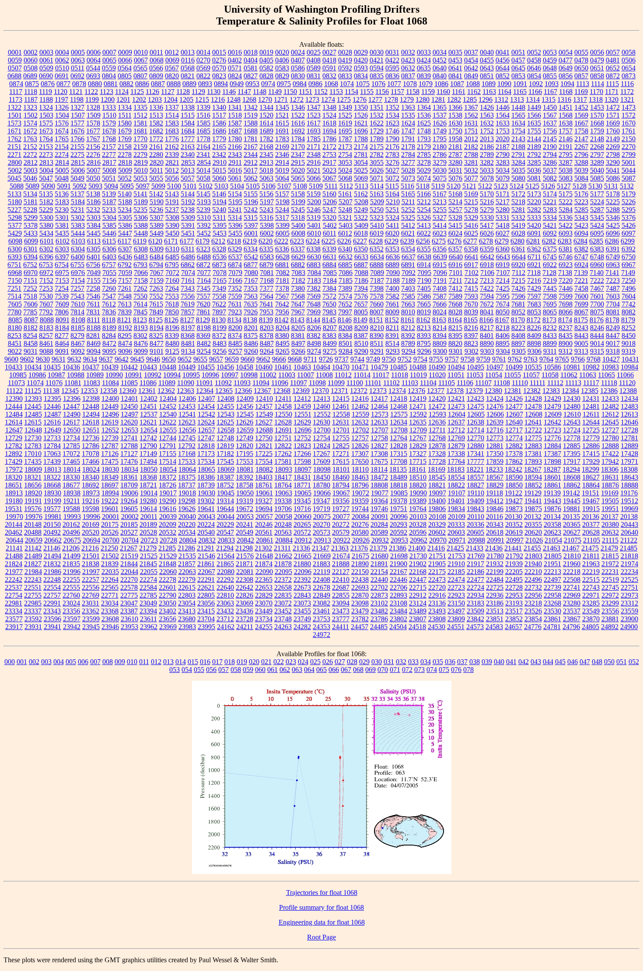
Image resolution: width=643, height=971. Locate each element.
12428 (533, 398)
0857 (581, 76)
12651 (91, 430)
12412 (302, 398)
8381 (298, 335)
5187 (109, 201)
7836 (109, 312)
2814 (62, 162)
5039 (581, 170)
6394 (31, 257)
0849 (471, 76)
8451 (15, 343)
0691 (62, 76)
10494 (456, 367)
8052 (518, 312)
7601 (597, 296)
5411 (392, 225)
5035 (518, 170)
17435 (33, 461)
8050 (503, 312)
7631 (235, 304)
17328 (437, 453)
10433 (13, 367)
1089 (489, 83)
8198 (204, 327)
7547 (109, 296)
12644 (591, 422)
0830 (298, 76)
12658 (225, 430)
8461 (46, 343)
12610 (572, 414)
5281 (518, 209)
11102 (391, 382)
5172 (518, 194)
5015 (219, 170)
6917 (471, 264)
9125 (172, 351)
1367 (471, 107)
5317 (282, 217)
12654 (148, 430)
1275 (344, 99)
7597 (534, 296)
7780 (14, 312)
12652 (110, 430)
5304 (109, 217)
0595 (392, 68)
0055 (581, 52)
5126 (548, 186)
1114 (597, 83)
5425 (613, 225)
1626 (440, 123)
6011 (329, 233)
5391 (188, 225)
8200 (235, 327)
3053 (345, 162)
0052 (534, 52)
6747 (581, 257)
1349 (345, 107)
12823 (302, 445)
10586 (552, 367)
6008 (298, 233)
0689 (30, 76)
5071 (377, 178)
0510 (62, 68)
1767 (93, 139)
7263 (156, 288)
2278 (125, 154)
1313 (517, 99)
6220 (266, 241)
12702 (360, 430)
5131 (611, 186)
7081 (267, 272)
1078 (410, 83)
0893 (205, 83)
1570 (597, 115)
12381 (512, 390)
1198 (77, 99)
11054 (493, 375)
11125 (32, 390)
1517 (219, 115)
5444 (78, 233)
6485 (172, 257)
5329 (471, 217)
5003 (31, 170)
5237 (172, 209)
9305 (519, 351)
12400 (110, 398)
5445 (94, 233)
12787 (110, 445)
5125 (532, 186)
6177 (187, 241)
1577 (77, 123)
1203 (155, 99)
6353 (392, 249)
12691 (283, 430)
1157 (397, 91)
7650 (329, 304)
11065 (606, 375)
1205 (186, 99)
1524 (329, 115)
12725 (591, 430)
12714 (475, 430)
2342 (219, 154)
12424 (494, 398)
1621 (361, 123)
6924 (581, 264)
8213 (424, 327)
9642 (122, 359)
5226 (629, 201)
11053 (474, 375)
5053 (140, 178)
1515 (188, 115)
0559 (109, 68)
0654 (629, 68)
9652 (185, 359)
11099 (336, 382)
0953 (252, 83)
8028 (455, 312)
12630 (321, 422)
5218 (518, 201)
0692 (77, 76)
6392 (629, 249)
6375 (550, 249)
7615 (156, 304)
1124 (122, 91)
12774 (514, 438)
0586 (298, 68)
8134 (234, 320)
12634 (398, 422)
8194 (157, 327)
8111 (93, 320)
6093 (566, 233)
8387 (361, 335)
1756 (550, 131)
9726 (326, 359)
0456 (503, 60)
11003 (286, 375)
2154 (62, 146)
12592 (418, 414)
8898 (534, 343)
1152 (321, 91)
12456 (244, 406)
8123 (140, 320)
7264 (172, 288)
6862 (188, 264)
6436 (125, 257)
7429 (534, 288)
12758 (379, 438)
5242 (251, 209)
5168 (455, 194)
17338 (456, 453)
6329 (235, 249)
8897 (518, 343)
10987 (56, 375)
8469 (94, 343)
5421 (550, 225)
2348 (314, 154)
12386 (609, 390)
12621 (148, 422)
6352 (377, 249)
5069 (361, 178)
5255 (440, 209)
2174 (361, 146)
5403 (346, 225)
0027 (329, 52)
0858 (597, 76)
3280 (455, 162)
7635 (251, 304)
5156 (266, 194)
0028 (345, 52)
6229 (391, 241)
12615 (33, 422)
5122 (485, 186)
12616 (52, 422)
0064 (94, 60)
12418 (398, 398)
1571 (613, 115)
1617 (314, 123)
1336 (156, 107)
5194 (220, 201)
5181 (31, 201)
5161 (345, 194)
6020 (392, 233)
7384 (329, 288)
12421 (456, 398)
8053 (534, 312)
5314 (235, 217)
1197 (61, 99)
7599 (566, 296)
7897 (219, 312)
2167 (251, 146)
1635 (534, 123)
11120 (627, 382)
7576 (361, 296)
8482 (204, 343)
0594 (377, 68)
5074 (424, 178)
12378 (455, 390)
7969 (314, 312)
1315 (549, 99)
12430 (571, 398)
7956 (282, 312)
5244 (282, 209)
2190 (550, 146)
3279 (440, 162)
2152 (30, 146)
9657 (216, 359)
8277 (62, 335)
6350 (361, 249)
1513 (156, 115)
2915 (298, 162)
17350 (494, 453)
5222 (566, 201)
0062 (62, 60)
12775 (533, 438)
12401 (129, 398)
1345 (282, 107)
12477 (514, 406)
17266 (302, 453)
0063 (78, 60)
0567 (172, 68)
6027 (503, 233)
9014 (597, 343)
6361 (518, 249)
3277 (408, 162)
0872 (613, 76)
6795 (172, 264)
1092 (536, 83)
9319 (629, 351)
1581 (140, 123)
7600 (581, 296)
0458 (534, 60)
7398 (377, 288)
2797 (597, 154)
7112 (518, 272)
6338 (314, 249)
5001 (629, 162)
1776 (172, 139)
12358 (108, 390)
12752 (302, 438)
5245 (298, 209)
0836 (392, 76)
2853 (188, 162)
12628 (283, 422)
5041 (613, 170)
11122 (14, 390)
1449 (534, 107)
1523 (314, 115)
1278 (391, 99)
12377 (435, 390)
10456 (225, 367)
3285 (534, 162)
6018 (361, 233)
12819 (225, 445)
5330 (487, 217)
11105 (446, 382)
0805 (125, 76)
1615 (282, 123)
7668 (455, 304)
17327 (417, 453)
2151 (14, 146)
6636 (393, 257)
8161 (408, 320)
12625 (225, 422)
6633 (361, 257)
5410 (377, 225)
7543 (77, 296)
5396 (235, 225)
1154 (351, 91)
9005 (581, 343)
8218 (503, 327)
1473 (629, 107)
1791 (408, 139)
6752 (30, 264)
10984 (629, 367)
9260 (251, 351)
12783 (33, 445)
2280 (156, 154)
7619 (188, 304)
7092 (409, 272)
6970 (31, 272)
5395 (220, 225)
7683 (534, 304)
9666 (279, 359)
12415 (340, 398)
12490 (71, 414)
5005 (62, 170)
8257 (46, 335)
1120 (60, 91)
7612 (109, 304)
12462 (360, 406)
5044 (629, 170)
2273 (46, 154)
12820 (244, 445)
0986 (315, 83)
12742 (148, 438)
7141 (612, 272)
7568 (298, 296)
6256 (423, 241)
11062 (568, 375)
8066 (566, 312)
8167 (502, 320)
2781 (361, 154)
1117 (15, 91)
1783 (282, 139)
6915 (440, 264)
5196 (251, 201)
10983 (610, 367)
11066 (625, 375)
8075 (597, 312)
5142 (156, 194)
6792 (125, 264)
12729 (13, 438)
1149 (275, 91)
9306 (535, 351)
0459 (550, 60)
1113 (582, 83)
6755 (77, 264)
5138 (93, 194)
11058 (550, 375)
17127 (129, 453)
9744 (357, 359)
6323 (203, 249)
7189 (409, 280)
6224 (313, 241)
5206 (330, 201)
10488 (417, 367)
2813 (46, 162)
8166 (486, 320)
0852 (503, 76)
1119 (45, 91)
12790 (148, 445)
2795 (566, 154)
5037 (550, 170)
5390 (172, 225)
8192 (125, 327)
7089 (377, 272)
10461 (283, 367)
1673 (46, 131)
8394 (440, 335)
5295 (629, 209)
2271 (14, 154)
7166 (235, 280)
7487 (613, 288)
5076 (455, 178)
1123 (106, 91)
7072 (172, 272)
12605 (476, 414)
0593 (361, 68)
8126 (171, 320)
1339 (203, 107)
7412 (455, 288)
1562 (471, 115)
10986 (37, 375)
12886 (591, 445)
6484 (157, 257)
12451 (148, 406)
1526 (361, 115)
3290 (613, 162)
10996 (210, 375)
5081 (534, 178)
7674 (503, 304)
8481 (188, 343)
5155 (251, 194)
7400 (392, 288)
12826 (360, 445)
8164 (455, 320)
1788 (361, 139)
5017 (251, 170)
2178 (408, 146)
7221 (581, 280)
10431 (630, 359)
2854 (204, 162)
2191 (566, 146)
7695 (550, 304)
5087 (629, 178)
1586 (219, 123)
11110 (520, 382)
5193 (204, 201)
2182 (471, 146)
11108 (501, 382)
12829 (417, 445)
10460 (264, 367)
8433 (550, 335)
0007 (109, 52)
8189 (109, 327)
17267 (321, 453)
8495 (283, 343)
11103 (410, 382)
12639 (494, 422)
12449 (110, 406)
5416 (471, 225)
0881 (111, 83)
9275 (330, 351)
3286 (550, 162)
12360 (127, 390)
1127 (168, 91)
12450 (129, 406)
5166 (424, 194)
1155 (367, 91)
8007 (377, 312)
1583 (172, 123)
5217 (503, 201)
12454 (206, 406)
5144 (188, 194)
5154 (235, 194)
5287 (597, 209)
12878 (437, 445)
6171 (171, 241)
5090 (48, 186)
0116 (188, 60)
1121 (76, 91)
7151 (31, 280)
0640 (440, 68)
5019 (282, 170)
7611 (93, 304)
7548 (125, 296)
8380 (282, 335)
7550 (140, 296)
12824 (321, 445)
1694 (329, 131)
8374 (235, 335)
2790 (503, 154)
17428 (629, 453)
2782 (377, 154)
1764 (46, 139)
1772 (156, 139)
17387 (552, 453)
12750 (264, 438)
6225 (328, 241)
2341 (203, 154)
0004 (62, 52)
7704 (613, 304)
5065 (298, 178)
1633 (503, 123)
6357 (455, 249)
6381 (566, 249)
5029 (424, 170)
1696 (361, 131)
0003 (46, 52)
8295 (125, 335)
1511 (125, 115)
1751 (471, 131)
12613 (629, 414)
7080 (251, 272)
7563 (251, 296)
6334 (251, 249)
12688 (264, 430)
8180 (15, 327)
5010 (141, 170)
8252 (629, 327)
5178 (613, 194)
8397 (471, 335)
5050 (93, 178)
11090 (185, 382)
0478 (581, 60)
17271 (340, 453)
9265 (283, 351)
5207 (346, 201)
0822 (203, 76)
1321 (627, 99)
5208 (361, 201)
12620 (129, 422)
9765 (562, 359)
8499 (330, 343)
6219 (250, 241)
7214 (503, 280)
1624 (408, 123)
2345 (266, 154)
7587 (440, 296)
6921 (534, 264)
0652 (613, 68)
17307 (360, 453)
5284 (566, 209)
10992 (152, 375)
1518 (235, 115)
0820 (172, 76)
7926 (251, 312)
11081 (72, 382)
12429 (552, 398)
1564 (503, 115)
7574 (345, 296)
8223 (518, 327)
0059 (15, 60)
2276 (93, 154)
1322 (14, 107)
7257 (77, 288)
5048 (62, 178)
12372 (358, 390)
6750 (629, 257)
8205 (298, 327)
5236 (156, 209)
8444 (597, 335)
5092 (80, 186)
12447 (71, 406)
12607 (514, 414)
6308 (141, 249)
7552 (156, 296)
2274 (62, 154)
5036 (534, 170)
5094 (111, 186)
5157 (282, 194)
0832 (329, 76)
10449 (187, 367)
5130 (595, 186)
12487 (52, 414)
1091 (520, 83)
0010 (141, 52)
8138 (250, 320)
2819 (141, 162)
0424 (424, 60)
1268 (249, 99)
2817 (109, 162)
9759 (483, 359)
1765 (62, 139)
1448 (518, 107)
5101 (190, 186)
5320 (329, 217)
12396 (71, 398)
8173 (549, 320)
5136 (62, 194)
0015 (219, 52)
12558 (341, 414)
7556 (188, 296)
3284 (518, 162)
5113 (361, 186)
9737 (342, 359)
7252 (30, 288)
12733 (52, 438)
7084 (314, 272)
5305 (125, 217)
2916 (314, 162)
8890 (487, 343)
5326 (424, 217)
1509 (94, 115)
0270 (203, 60)
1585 (203, 123)
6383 (597, 249)
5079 (503, 178)
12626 (244, 422)
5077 (471, 178)
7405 (424, 288)
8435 (566, 335)
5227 (14, 209)
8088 (47, 320)
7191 (440, 280)
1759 (597, 131)
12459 (302, 406)
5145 (203, 194)
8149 (360, 320)
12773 (494, 438)
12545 (245, 414)
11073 (16, 382)
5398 (267, 225)
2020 (503, 139)
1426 (487, 107)
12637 (456, 422)
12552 (322, 414)
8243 (581, 327)
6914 (424, 264)
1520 (266, 115)
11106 (465, 382)
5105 (253, 186)
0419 (345, 60)
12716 (494, 430)
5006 (78, 170)
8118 (108, 320)
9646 (153, 359)
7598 (550, 296)
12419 (417, 398)
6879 (266, 264)
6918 (487, 264)
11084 (110, 382)
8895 (503, 343)
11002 (267, 375)
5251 (392, 209)
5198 (283, 201)
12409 (245, 398)
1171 (612, 91)
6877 (251, 264)
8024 (440, 312)
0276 (219, 60)
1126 (152, 91)
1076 (378, 83)
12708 (399, 430)
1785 (314, 139)
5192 (188, 201)
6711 (534, 257)
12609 (553, 414)
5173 (534, 194)
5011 (156, 170)
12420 (437, 398)
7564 (266, 296)
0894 (221, 83)
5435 (62, 233)
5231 (77, 209)
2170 (298, 146)
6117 (124, 241)
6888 (377, 264)
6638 (424, 257)
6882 (298, 264)
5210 (393, 201)
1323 (30, 107)
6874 (235, 264)
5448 (141, 233)
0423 (408, 60)
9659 (232, 359)
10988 (75, 375)
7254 (62, 288)
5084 (581, 178)
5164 (392, 194)
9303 (487, 351)
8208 (346, 327)
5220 (534, 201)
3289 (597, 162)
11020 (437, 375)
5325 (408, 217)
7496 (629, 288)
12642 (552, 422)
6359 (487, 249)
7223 (613, 280)
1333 (109, 107)
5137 (77, 194)
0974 (268, 83)
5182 (46, 201)
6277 (470, 241)
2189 (534, 146)
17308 (379, 453)
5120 (454, 186)
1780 (235, 139)
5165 (408, 194)
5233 (109, 209)
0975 (284, 83)
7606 (31, 304)
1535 (408, 115)
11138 (51, 390)
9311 (550, 351)
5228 (30, 209)
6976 (78, 272)
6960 (597, 264)
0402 (235, 60)
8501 (346, 343)
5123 (501, 186)
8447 (613, 335)
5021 (314, 170)
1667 (581, 123)
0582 (266, 68)
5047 (46, 178)
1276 (360, 99)
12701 (341, 430)
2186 (487, 146)
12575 (399, 414)
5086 (613, 178)
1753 (503, 131)
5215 (471, 201)
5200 (314, 201)
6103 (78, 241)
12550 (283, 414)
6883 (314, 264)
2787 (455, 154)
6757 (109, 264)
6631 (330, 257)
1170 (596, 91)
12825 (340, 445)
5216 (487, 201)
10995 (191, 375)
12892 (13, 453)
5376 (629, 217)
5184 (78, 201)
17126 (110, 453)
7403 (408, 288)
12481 (591, 406)
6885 (345, 264)
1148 (259, 91)
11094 (260, 382)
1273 (312, 99)
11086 (148, 382)
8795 (424, 343)
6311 (188, 249)
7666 (440, 304)
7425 (503, 288)
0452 (440, 60)
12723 (552, 430)
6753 (46, 264)
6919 (503, 264)
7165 (220, 280)
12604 (456, 414)
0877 (63, 83)
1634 (518, 123)
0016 (235, 52)
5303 (94, 217)
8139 (266, 320)
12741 (129, 438)
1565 (518, 115)
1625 (424, 123)
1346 (298, 107)
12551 (302, 414)
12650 (71, 430)
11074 (35, 382)
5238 (188, 209)
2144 (534, 139)
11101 (373, 382)
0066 (125, 60)
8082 (629, 312)
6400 (78, 257)
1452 (581, 107)
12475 (475, 406)
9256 (220, 351)
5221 (550, 201)
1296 (486, 99)
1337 (172, 107)
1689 (266, 131)
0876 (48, 83)
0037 (471, 52)
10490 (437, 367)
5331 (503, 217)
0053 (550, 52)
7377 (266, 288)
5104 (237, 186)
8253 (14, 335)
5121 (469, 186)
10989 (95, 375)
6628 (283, 257)
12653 (129, 430)
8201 (251, 327)
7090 (393, 272)
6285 (596, 241)
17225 (264, 453)
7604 (629, 296)
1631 (471, 123)
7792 (46, 312)
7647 (298, 304)
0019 (266, 52)
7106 (487, 272)
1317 (580, 99)
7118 (534, 272)
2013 (487, 139)
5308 (172, 217)
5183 (62, 201)
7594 (487, 296)
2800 (15, 162)
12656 (187, 430)
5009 (125, 170)
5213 (440, 201)
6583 (267, 257)
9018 (629, 343)
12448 (90, 406)
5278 (471, 209)
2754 (345, 154)
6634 (377, 257)
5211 (408, 201)
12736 (90, 438)
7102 (472, 272)
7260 (109, 288)
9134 (188, 351)
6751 (14, 264)
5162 (361, 194)
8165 (471, 320)
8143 (297, 320)
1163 (489, 91)
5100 (174, 186)
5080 (518, 178)
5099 (158, 186)
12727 (610, 430)
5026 (377, 170)
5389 (157, 225)
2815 (78, 162)
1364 (424, 107)
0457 (518, 60)
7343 (188, 288)
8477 (157, 343)
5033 (487, 170)
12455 (225, 406)
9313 (581, 351)
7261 (125, 288)
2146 (566, 139)
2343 (235, 154)
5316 (266, 217)
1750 (455, 131)
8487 (267, 343)
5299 (31, 217)
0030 (377, 52)
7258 (93, 288)
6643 (503, 257)
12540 (168, 414)
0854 (534, 76)
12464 (379, 406)
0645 (518, 68)
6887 (361, 264)
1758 (581, 131)
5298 (15, 217)
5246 (314, 209)
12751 (283, 438)
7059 (125, 272)
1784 (298, 139)
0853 (518, 76)
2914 (282, 162)
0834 (361, 76)
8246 (597, 327)
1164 (504, 91)
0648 (550, 68)
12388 (628, 390)
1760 (613, 131)
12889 (629, 445)
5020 (298, 170)
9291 (377, 351)
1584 (188, 123)
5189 (141, 201)
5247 (329, 209)
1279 (407, 99)
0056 (597, 52)
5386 (125, 225)
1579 (109, 123)
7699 (581, 304)
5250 (377, 209)
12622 (167, 422)
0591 (329, 68)
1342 (251, 107)
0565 (140, 68)
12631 (340, 422)
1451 (566, 107)
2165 (219, 146)
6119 (140, 241)
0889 (189, 83)
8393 (424, 335)
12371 (339, 390)
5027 (392, 170)
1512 (140, 115)
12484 (14, 414)
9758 (468, 359)
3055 (377, 162)
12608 (533, 414)
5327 (440, 217)
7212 (471, 280)
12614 (13, 422)
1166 (535, 91)
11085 (129, 382)
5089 (32, 186)
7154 (78, 280)
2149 (613, 139)
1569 (581, 115)
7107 (503, 272)
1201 (123, 99)
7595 (503, 296)
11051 (456, 375)
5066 (314, 178)
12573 (379, 414)
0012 (172, 52)
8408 (518, 335)
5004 (46, 170)
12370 (320, 390)
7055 (109, 272)
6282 (549, 241)
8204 (283, 327)
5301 (62, 217)
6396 (46, 257)
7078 (220, 272)
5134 (30, 194)
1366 (455, 107)
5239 (203, 209)
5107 (284, 186)
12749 (244, 438)
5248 (345, 209)
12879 (456, 445)
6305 (94, 249)
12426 (514, 398)
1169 (581, 91)
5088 (17, 186)
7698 (566, 304)
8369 (203, 335)
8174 (565, 320)
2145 (550, 139)
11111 (537, 382)
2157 (109, 146)
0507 (15, 68)
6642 (487, 257)
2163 (188, 146)
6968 (15, 272)
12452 (167, 406)
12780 (610, 438)
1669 (613, 123)
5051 (109, 178)
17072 (71, 453)
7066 (141, 272)
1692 (298, 131)
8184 (62, 327)
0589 (314, 68)
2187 (503, 146)
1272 (297, 99)
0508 (31, 68)
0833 (345, 76)
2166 (235, 146)
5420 (534, 225)
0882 (126, 83)
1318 (596, 99)
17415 (591, 453)
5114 (377, 186)
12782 (13, 445)
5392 (204, 225)
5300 (46, 217)
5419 (518, 225)
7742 (629, 304)
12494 (91, 414)
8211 (392, 327)
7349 (219, 288)
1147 (244, 91)
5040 (597, 170)
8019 (424, 312)
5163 (377, 194)
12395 (52, 398)
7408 (440, 288)
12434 (629, 398)
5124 (517, 186)
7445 (550, 288)
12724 (571, 430)
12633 (379, 422)
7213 (487, 280)
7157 (125, 280)
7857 (188, 312)
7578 (377, 296)
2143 (518, 139)
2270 (629, 146)
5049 (77, 178)
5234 (125, 209)
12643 (571, 422)
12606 (495, 414)
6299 (628, 241)
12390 (14, 398)
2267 (581, 146)
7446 (566, 288)
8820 (455, 343)
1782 (266, 139)
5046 (30, 178)
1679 (125, 131)
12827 (379, 445)
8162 (423, 320)
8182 (31, 327)
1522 (298, 115)
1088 (473, 83)
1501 (15, 115)
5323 (377, 217)
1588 (251, 123)
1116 (627, 83)
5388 (141, 225)
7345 (203, 288)
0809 (156, 76)
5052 (125, 178)
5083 (566, 178)
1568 (566, 115)
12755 (340, 438)
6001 (251, 233)
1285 (470, 99)
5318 (298, 217)
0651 (597, 68)
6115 (109, 241)
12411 (283, 398)
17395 (571, 453)
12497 (129, 414)
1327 (77, 107)
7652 (345, 304)
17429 (13, 461)
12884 (552, 445)
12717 (514, 430)
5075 (440, 178)
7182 (298, 280)
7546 (93, 296)
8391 (392, 335)
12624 (206, 422)
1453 (597, 107)
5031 (455, 170)
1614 (266, 123)
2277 (109, 154)
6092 (550, 233)
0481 (613, 60)
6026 (487, 233)
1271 (281, 99)
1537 (440, 115)
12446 (52, 406)
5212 (424, 201)
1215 (202, 99)
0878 (79, 83)
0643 (487, 68)
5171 (503, 194)
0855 (550, 76)
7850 (172, 312)
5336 (566, 217)
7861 (203, 312)
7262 (140, 288)
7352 (235, 288)
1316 (564, 99)
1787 (345, 139)
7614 (140, 304)
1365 (440, 107)
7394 (361, 288)
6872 (203, 264)
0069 (172, 60)
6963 (613, 264)
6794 (156, 264)
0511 (77, 68)
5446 (109, 233)
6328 (219, 249)
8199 (220, 327)
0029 (361, 52)
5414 (440, 225)
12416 (360, 398)
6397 (62, 257)
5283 (550, 209)
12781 (629, 438)
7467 (597, 288)
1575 (46, 123)
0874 (16, 83)
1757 (566, 131)
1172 (627, 91)
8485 (235, 343)
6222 (281, 241)
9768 (594, 359)
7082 (283, 272)
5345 (597, 217)
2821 (172, 162)
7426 (518, 288)
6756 (93, 264)
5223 (581, 201)
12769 (456, 438)
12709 (418, 430)
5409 (361, 225)
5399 (283, 225)
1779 (219, 139)
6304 (78, 249)
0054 (566, 52)
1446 (503, 107)
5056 (172, 178)
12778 (571, 438)
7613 (125, 304)
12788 (129, 445)
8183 (46, 327)
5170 (487, 194)
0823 (219, 76)
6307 (125, 249)
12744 (167, 438)
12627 (264, 422)
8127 (187, 320)
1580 (125, 123)
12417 (379, 398)
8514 (392, 343)
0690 (46, 76)
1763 (30, 139)
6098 (15, 241)
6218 (234, 241)
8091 (63, 320)
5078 (487, 178)
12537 (148, 414)
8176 (597, 320)
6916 (455, 264)
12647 (14, 430)
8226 (534, 327)
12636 (437, 422)
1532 (377, 115)
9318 (613, 351)
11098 (317, 382)
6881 (282, 264)
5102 (206, 186)
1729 (377, 131)
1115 (612, 83)
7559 (235, 296)
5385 (109, 225)
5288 (613, 209)
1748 (424, 131)
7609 (62, 304)
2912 (251, 162)
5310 (204, 217)
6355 (424, 249)
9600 (11, 359)
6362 (534, 249)
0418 (329, 60)
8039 (471, 312)
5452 (204, 233)
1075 (363, 83)
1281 (438, 99)
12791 (167, 445)
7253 (46, 288)
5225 (613, 201)
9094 (94, 351)
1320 (612, 99)
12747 (206, 438)
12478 (533, 406)
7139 (581, 272)
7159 (157, 280)
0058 (629, 52)
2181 (455, 146)
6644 (519, 257)
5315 (251, 217)
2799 (629, 154)
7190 (424, 280)
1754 (518, 131)
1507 (78, 115)
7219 (550, 280)
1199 (92, 99)
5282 (534, 209)
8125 (156, 320)
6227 (360, 241)
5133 (14, 194)
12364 (204, 390)
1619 (345, 123)
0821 (188, 76)
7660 (377, 304)
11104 (428, 382)
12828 (398, 445)
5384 (94, 225)
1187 (31, 99)
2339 (172, 154)
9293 (393, 351)
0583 (282, 68)
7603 (613, 296)
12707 (379, 430)
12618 (90, 422)
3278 (424, 162)
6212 (218, 241)
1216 (218, 99)
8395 (455, 335)
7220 (566, 280)
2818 (125, 162)
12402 (148, 398)
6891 (408, 264)
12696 (302, 430)
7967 (298, 312)
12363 (185, 390)
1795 (440, 139)
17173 (206, 453)
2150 (629, 139)
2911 (235, 162)
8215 (455, 327)
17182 (225, 453)
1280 (423, 99)
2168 (266, 146)
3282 (487, 162)
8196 (172, 327)
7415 (471, 288)
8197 (188, 327)
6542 (251, 257)
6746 (566, 257)
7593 (471, 296)
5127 (564, 186)
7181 (283, 280)
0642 (471, 68)
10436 (71, 367)
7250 (629, 280)
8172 (534, 320)
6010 (314, 233)
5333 (534, 217)
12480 (571, 406)
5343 (581, 217)
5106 (269, 186)
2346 (282, 154)
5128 (580, 186)
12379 (474, 390)
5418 (503, 225)
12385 (589, 390)
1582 (156, 123)
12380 (493, 390)
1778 (203, 139)
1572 (629, 115)
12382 (532, 390)
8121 (124, 320)
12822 (283, 445)
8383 (329, 335)
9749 (373, 359)
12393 (33, 398)
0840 (440, 76)
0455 (487, 60)
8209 (361, 327)
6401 (94, 257)
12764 (398, 438)
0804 (109, 76)
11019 (418, 375)
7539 (62, 296)
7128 (549, 272)
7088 (361, 272)
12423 (475, 398)
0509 (46, 68)
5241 (235, 209)
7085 (330, 272)
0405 (266, 60)
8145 (329, 320)
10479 (379, 367)
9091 (62, 351)
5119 (438, 186)
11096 (279, 382)
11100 (354, 382)
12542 (206, 414)
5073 (408, 178)
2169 (282, 146)
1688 (251, 131)
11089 (166, 382)
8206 (314, 327)
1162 (474, 91)
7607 (46, 304)
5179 (629, 194)
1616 (298, 123)
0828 (266, 76)
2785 (424, 154)
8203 (267, 327)
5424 (597, 225)
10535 (533, 367)
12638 (475, 422)
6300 (15, 249)
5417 (487, 225)
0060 (31, 60)
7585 (408, 296)
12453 (187, 406)
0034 (440, 52)
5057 (188, 178)
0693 (93, 76)
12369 (301, 390)
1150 (290, 91)
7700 (597, 304)
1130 (213, 91)
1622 (377, 123)
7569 (314, 296)
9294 (409, 351)
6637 (409, 257)
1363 (408, 107)
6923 (566, 264)
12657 (206, 430)
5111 (331, 186)
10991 (133, 375)
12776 (552, 438)
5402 (330, 225)
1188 (46, 99)
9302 (472, 351)
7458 (581, 288)
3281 (471, 162)
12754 (321, 438)
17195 (244, 453)
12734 (71, 438)
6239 (407, 241)
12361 (147, 390)
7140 (597, 272)
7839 (125, 312)
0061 (46, 60)
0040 (487, 52)
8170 (518, 320)
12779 (591, 438)
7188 (393, 280)
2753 (329, 154)
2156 (93, 146)
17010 (33, 453)
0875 (32, 83)
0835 (377, 76)
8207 (330, 327)
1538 (455, 115)
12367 (262, 390)
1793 (424, 139)
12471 (417, 406)
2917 (329, 162)
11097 (298, 382)
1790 (392, 139)
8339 (172, 335)
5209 (377, 201)
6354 (408, 249)
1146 (229, 91)
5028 (408, 170)
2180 (440, 146)
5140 (125, 194)
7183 (314, 280)
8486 (251, 343)
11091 (204, 382)
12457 (264, 406)
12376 (416, 390)
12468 (398, 406)
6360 (503, 249)
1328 (93, 107)
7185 (346, 280)
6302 (46, 249)
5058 (203, 178)
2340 (188, 154)
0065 (109, 60)
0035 (455, 52)
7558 (219, 296)
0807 (140, 76)
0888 (174, 83)
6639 (440, 257)
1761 (629, 131)
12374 (397, 390)
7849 (156, 312)
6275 (439, 241)
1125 (137, 91)
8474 (125, 343)
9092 (78, 351)
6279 (502, 241)
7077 (204, 272)
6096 (613, 233)
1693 (314, 131)
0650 (581, 68)
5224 (597, 201)
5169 (471, 194)
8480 (172, 343)
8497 (298, 343)
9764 (546, 359)
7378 (282, 288)
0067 (141, 60)
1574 (30, 123)
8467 (78, 343)
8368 (188, 335)
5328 (455, 217)
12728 (629, 430)
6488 (204, 257)
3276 (392, 162)
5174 (550, 194)
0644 (503, 68)
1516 (203, 115)
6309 (157, 249)
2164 (203, 146)
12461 (340, 406)
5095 (127, 186)
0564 (125, 68)
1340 (219, 107)
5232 (93, 209)
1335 (140, 107)
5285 (581, 209)
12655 (168, 430)
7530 (46, 296)
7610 (78, 304)
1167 (550, 91)
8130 (219, 320)
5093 (95, 186)
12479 (552, 406)
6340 (345, 249)
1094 (567, 83)
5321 (345, 217)
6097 (629, 233)
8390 (377, 335)
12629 (302, 422)
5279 (487, 209)
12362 (166, 390)
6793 (140, 264)
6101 (47, 241)
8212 (408, 327)
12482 (610, 406)
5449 (157, 233)
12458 (283, 406)
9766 (578, 359)
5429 (15, 233)
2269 (613, 146)
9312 (566, 351)
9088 (46, 351)
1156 (382, 91)
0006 (94, 52)
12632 (360, 422)
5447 (125, 233)
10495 (475, 367)
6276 (454, 241)
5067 (329, 178)
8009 (392, 312)
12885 (571, 445)
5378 (31, 225)
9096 (125, 351)
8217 (487, 327)
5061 (235, 178)
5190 (157, 201)
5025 (361, 170)
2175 (377, 146)
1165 (520, 91)
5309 (188, 217)
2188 (518, 146)
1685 (203, 131)
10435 (52, 367)
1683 (172, 131)
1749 (440, 131)
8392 (408, 335)
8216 (471, 327)
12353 (89, 390)
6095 (597, 233)
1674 (62, 131)
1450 (550, 107)
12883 (533, 445)
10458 (244, 367)
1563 (487, 115)
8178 (612, 320)
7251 (14, 288)
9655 (200, 359)
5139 (109, 194)
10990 (114, 375)
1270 (265, 99)
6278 (486, 241)
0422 (392, 60)
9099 (141, 351)
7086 (346, 272)
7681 (518, 304)
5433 (31, 233)
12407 (206, 398)
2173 (345, 146)
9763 (531, 359)
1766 (77, 139)
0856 (566, 76)
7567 (282, 296)
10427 (611, 359)
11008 (324, 375)
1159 (428, 91)
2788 (471, 154)
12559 (360, 414)
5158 (298, 194)
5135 (46, 194)
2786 (440, 154)
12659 (245, 430)
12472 (437, 406)
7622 (219, 304)
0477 (566, 60)
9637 (106, 359)
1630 (455, 123)
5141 (140, 194)
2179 (424, 146)
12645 (610, 422)
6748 (597, 257)
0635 (424, 68)
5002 (15, 170)
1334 (125, 107)
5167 (440, 194)
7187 (377, 280)
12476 (494, 406)
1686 (219, 131)
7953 (266, 312)
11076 (54, 382)
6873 (219, 264)
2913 (266, 162)
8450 (629, 335)
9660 (248, 359)
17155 (167, 453)
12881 (494, 445)
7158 (141, 280)
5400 (298, 225)
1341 (235, 107)
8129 (203, 320)
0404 (251, 60)
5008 (109, 170)
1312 (501, 99)
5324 (392, 217)
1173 (15, 99)
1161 (458, 91)
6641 (472, 257)
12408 (225, 398)
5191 (172, 201)
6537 (235, 257)
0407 (298, 60)
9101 (157, 351)
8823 (471, 343)
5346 (613, 217)
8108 (78, 320)
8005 (361, 312)
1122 (91, 91)
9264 (267, 351)
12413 (321, 398)
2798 (613, 154)
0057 (613, 52)
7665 (424, 304)
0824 (235, 76)
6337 (298, 249)
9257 (235, 351)
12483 (629, 406)
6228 (376, 241)
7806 (62, 312)
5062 (251, 178)
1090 (504, 83)
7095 (424, 272)
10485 (398, 367)
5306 (141, 217)
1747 (408, 131)
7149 (628, 272)
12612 (610, 414)
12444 (13, 406)
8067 (581, 312)
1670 (629, 123)
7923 (235, 312)
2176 (392, 146)
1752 (487, 131)
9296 (424, 351)
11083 (91, 382)
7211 (455, 280)
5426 (629, 225)
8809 (440, 343)
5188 (125, 201)
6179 (203, 241)
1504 (62, 115)
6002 (267, 233)
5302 (78, 217)
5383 (78, 225)
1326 (62, 107)
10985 (18, 375)
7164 (204, 280)
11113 (573, 382)
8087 (31, 320)
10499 (514, 367)
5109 (316, 186)
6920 (518, 264)
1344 (266, 107)
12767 (417, 438)
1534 (392, 115)
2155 (77, 146)
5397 (251, 225)
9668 (295, 359)
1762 (14, 139)
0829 (282, 76)
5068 (345, 178)
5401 (314, 225)
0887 (158, 83)
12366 (243, 390)
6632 (346, 257)
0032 (408, 52)
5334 (550, 217)
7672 (487, 304)
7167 (251, 280)
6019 (377, 233)
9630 (43, 359)
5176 (581, 194)
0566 (156, 68)
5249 (361, 209)
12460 (321, 406)
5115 (392, 186)
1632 (487, 123)
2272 (30, 154)
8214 (440, 327)
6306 (109, 249)
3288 (581, 162)
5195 (235, 201)
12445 (33, 406)
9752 (405, 359)
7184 (330, 280)
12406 (187, 398)
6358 (471, 249)
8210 (377, 327)
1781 (251, 139)
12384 (570, 390)
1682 (156, 131)
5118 (423, 186)
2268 (597, 146)
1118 (30, 91)
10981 (571, 367)
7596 (518, 296)
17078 (90, 453)
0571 (235, 68)
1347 (314, 107)
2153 (46, 146)
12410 (264, 398)
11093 (242, 382)
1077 (394, 83)
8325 (156, 335)
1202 (139, 99)
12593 (437, 414)
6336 (282, 249)
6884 (329, 264)
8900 (566, 343)
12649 (52, 430)
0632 (408, 68)
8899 (550, 343)
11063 (587, 375)
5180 (15, 201)
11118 (609, 382)
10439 (110, 367)
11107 (483, 382)
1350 (361, 107)
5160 (329, 194)
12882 (514, 445)
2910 (220, 162)
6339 (329, 249)
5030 (440, 170)
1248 (234, 99)
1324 (46, 107)
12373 (378, 390)
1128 (183, 91)
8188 (94, 327)
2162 (172, 146)
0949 (237, 83)
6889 (392, 264)
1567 (550, 115)
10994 (172, 375)
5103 (221, 186)
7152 (46, 280)
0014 (203, 52)
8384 (345, 335)
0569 (203, 68)
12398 (91, 398)
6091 (534, 233)
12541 (187, 414)
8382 (314, 335)
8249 (613, 327)
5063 (266, 178)
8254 (30, 335)
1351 (377, 107)
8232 (550, 327)
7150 (15, 280)
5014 (203, 170)
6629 (298, 257)
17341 (475, 453)
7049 (94, 272)
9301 (456, 351)
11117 (591, 382)
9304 (503, 351)
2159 (140, 146)
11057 (531, 375)
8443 (581, 335)
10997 (229, 375)
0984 (300, 83)
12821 (264, 445)
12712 (456, 430)
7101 (456, 272)
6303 (62, 249)
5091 (64, 186)
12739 (110, 438)
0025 (314, 52)
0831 (314, 76)
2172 (329, 146)
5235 (140, 209)
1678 (109, 131)
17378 (514, 453)
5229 (46, 209)
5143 (172, 194)
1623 (392, 123)
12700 (322, 430)
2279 (140, 154)
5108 (300, 186)
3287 (566, 162)
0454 (471, 60)
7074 (188, 272)
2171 (314, 146)
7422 (487, 288)
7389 (345, 288)
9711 (310, 359)
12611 (591, 414)
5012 (172, 170)
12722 (533, 430)
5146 (219, 194)
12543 (225, 414)
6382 (581, 249)
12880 (475, 445)
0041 (503, 52)
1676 (77, 131)
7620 (203, 304)
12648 (33, 430)
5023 (329, 170)
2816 (94, 162)
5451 (188, 233)
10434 (33, 367)
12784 (52, 445)
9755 (436, 359)
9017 (613, 343)
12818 (206, 445)
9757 (452, 359)
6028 (518, 233)
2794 (550, 154)
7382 (314, 288)
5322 (361, 217)
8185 (78, 327)
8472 (109, 343)
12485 (33, 414)
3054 (361, 162)
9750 (389, 359)
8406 (503, 335)
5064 (282, 178)
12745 (187, 438)
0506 (629, 60)
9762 (515, 359)
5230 (62, 209)
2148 (597, 139)
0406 (282, 60)
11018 (399, 375)
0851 (487, 76)
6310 (172, 249)
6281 (533, 241)
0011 (156, 52)
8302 (140, 335)
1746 (392, 131)
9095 (109, 351)
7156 (109, 280)
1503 (46, 115)
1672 (30, 131)
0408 (314, 60)
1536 (424, 115)
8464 (62, 343)
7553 (172, 296)
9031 (31, 351)
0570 (219, 68)
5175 (566, 194)
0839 (424, 76)
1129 (198, 91)
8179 (628, 320)
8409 (534, 335)
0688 (14, 76)
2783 (392, 154)
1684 (188, 131)
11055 (512, 375)
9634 (90, 359)
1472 (613, 107)
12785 (71, 445)
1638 (566, 123)
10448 (167, 367)
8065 (550, 312)
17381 (533, 453)
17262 (283, 453)
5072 (392, 178)
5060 (219, 178)
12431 (591, 398)
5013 (188, 170)
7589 (455, 296)
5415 (455, 225)
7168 (267, 280)
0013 (188, 52)
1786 (329, 139)
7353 (251, 288)
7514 (14, 296)
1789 (377, 139)
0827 (251, 76)
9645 (137, 359)
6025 (471, 233)
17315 (398, 453)
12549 (264, 414)
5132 (627, 186)
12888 (610, 445)
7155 (94, 280)
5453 (220, 233)
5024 (345, 170)
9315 (597, 351)
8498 (314, 343)
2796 (581, 154)
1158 (412, 91)
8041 (487, 312)
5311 (219, 217)
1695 (345, 131)
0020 (282, 52)
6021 (408, 233)
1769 (125, 139)
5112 (346, 186)
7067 (157, 272)
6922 (550, 264)
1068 (331, 83)
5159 (314, 194)
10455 (206, 367)
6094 (581, 233)
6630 (314, 257)
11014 (361, 375)
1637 (550, 123)
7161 (188, 280)
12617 (71, 422)
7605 (15, 304)
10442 (129, 367)
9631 (59, 359)
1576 (62, 123)
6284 (580, 241)
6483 (141, 257)
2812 (31, 162)
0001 (15, 52)
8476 (141, 343)
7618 (172, 304)
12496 (110, 414)
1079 (426, 83)
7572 (329, 296)
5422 (566, 225)
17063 (52, 453)
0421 (377, 60)
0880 (95, 83)
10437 (90, 367)
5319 (314, 217)
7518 (30, 296)
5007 (94, 170)
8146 (345, 320)
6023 (440, 233)
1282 (454, 99)
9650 (169, 359)
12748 (225, 438)
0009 (125, 52)
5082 (550, 178)
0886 (142, 83)
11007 (305, 375)
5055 (156, 178)
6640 (456, 257)
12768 (437, 438)
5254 (424, 209)
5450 (172, 233)
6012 (345, 233)
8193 (141, 327)
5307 (157, 217)
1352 (392, 107)
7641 (266, 304)
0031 (392, 52)
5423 (581, 225)
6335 (266, 249)
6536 (220, 257)
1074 (347, 83)
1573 (14, 123)
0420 (361, 60)
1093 (552, 83)
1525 (345, 115)
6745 (550, 257)
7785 (30, 312)
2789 (487, 154)
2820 (157, 162)
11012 (343, 375)
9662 (263, 359)
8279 (77, 335)
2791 (518, 154)
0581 (251, 68)
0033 (424, 52)
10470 (340, 367)
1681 (140, 131)
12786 (90, 445)
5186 (94, 201)
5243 (266, 209)
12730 (33, 438)
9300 (440, 351)
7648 (314, 304)
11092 (223, 382)
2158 (125, 146)
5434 (46, 233)
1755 (534, 131)
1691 (282, 131)
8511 (377, 343)
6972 (46, 272)
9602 (27, 359)
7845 (140, 312)
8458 (31, 343)
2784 (408, 154)
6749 (613, 257)
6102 (63, 241)
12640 (514, 422)
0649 (566, 68)
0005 (78, 52)
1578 (93, 123)
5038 (566, 170)
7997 (345, 312)
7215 (518, 280)
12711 (437, 430)
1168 (566, 91)
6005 (283, 233)
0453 (455, 60)
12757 (360, 438)
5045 (14, 178)
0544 (93, 68)
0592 (345, 68)
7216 (534, 280)
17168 (187, 453)
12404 (168, 398)
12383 (551, 390)
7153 (62, 280)
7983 (329, 312)
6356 (440, 249)
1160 (443, 91)
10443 (148, 367)
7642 (282, 304)
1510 (109, 115)
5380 (46, 225)
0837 (408, 76)
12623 (187, 422)
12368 (281, 390)
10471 (360, 367)
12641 (533, 422)
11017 (380, 375)
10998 (249, 375)
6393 (15, 257)
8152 (392, 320)
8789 (408, 343)
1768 (109, 139)
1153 (336, 91)
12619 (110, 422)
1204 (171, 99)
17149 (148, 453)
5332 (518, 217)
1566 (534, 115)
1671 (14, 131)
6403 (109, 257)
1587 (235, 123)
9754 (420, 359)
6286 (612, 241)
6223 (297, 241)
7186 (361, 280)
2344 (251, 154)
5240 (219, 209)
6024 (455, 233)
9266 (298, 351)
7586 (424, 296)
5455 (235, 233)
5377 (15, 225)
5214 (455, 201)
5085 (597, 178)
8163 (439, 320)
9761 (499, 359)
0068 (157, 60)
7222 (597, 280)
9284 (346, 351)
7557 (203, 296)
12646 (629, 422)
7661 (392, 304)
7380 (298, 288)
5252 (408, 209)
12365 (224, 390)
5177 (597, 194)
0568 (188, 68)
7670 (471, 304)
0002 (31, 52)
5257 (455, 209)
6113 (94, 241)
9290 (361, 351)
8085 (15, 320)
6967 (629, 264)
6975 (62, 272)
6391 (613, 249)
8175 (581, 320)
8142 (282, 320)
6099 (31, 241)
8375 (251, 335)
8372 (219, 335)
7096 (440, 272)
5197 (267, 201)
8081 (613, 312)
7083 (298, 272)
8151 (376, 320)
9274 (314, 351)
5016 (235, 170)
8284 (109, 335)
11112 (555, 382)
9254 (204, 351)
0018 (251, 52)
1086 (441, 83)
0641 (455, 68)
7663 (408, 304)
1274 (328, 99)
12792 (187, 445)
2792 (534, 154)
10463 (302, 367)
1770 (140, 139)
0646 (534, 68)
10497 (494, 367)
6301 (31, 249)
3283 (503, 162)
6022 (424, 233)
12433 (610, 398)
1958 (455, 139)
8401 (487, 335)
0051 (518, 52)
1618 (329, 123)
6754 (62, 264)
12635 (417, 422)
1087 (457, 83)
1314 (533, 99)
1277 (375, 99)
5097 (143, 186)
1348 (329, 107)
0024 (298, 52)
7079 (235, 272)
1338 (188, 107)
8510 (361, 343)
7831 (93, 312)
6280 (517, 241)
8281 (93, 335)
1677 (93, 131)
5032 (471, 170)
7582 (392, 296)
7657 (361, 304)
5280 (503, 209)
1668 (597, 123)
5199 (298, 201)
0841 (455, 76)
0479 (597, 60)
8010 (408, 312)
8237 (566, 327)
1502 (31, 115)
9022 (15, 351)
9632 (74, 359)
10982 (591, 367)
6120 (155, 241)
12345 (70, 390)
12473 (456, 406)
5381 (62, 225)
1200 (108, 99)
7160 (172, 280)
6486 (188, 257)
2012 (471, 139)
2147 (581, 139)
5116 (407, 186)
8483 (220, 343)
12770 (475, 438)
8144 (313, 320)
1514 (172, 115)
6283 (565, 241)
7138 (565, 272)
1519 (251, 115)
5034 (503, 170)
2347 (298, 154)
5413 (424, 225)
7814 (77, 312)
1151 (305, 91)
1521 (282, 115)
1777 (188, 139)
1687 (235, 131)
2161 (156, 146)
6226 (344, 241)
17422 (610, 453)
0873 (629, 76)
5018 (266, 170)
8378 (266, 335)
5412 (408, 225)
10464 (321, 367)
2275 (77, 154)
